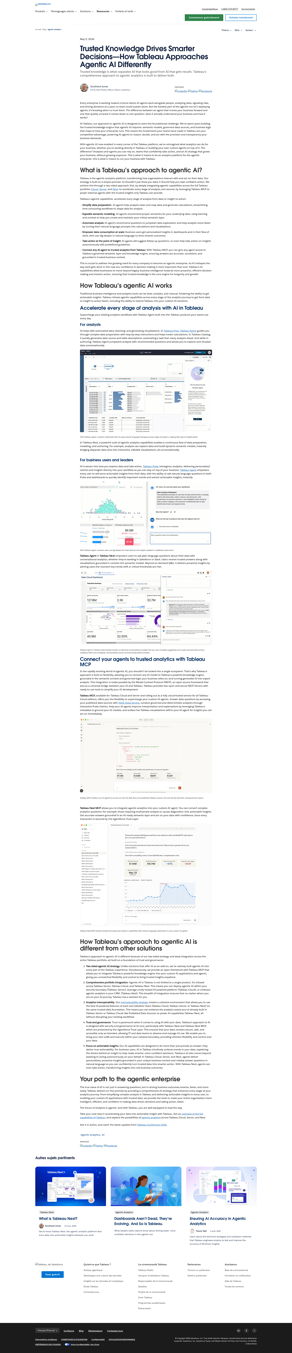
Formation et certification (238, 1275)
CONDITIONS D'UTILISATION (74, 1339)
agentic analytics (151, 1117)
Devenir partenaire (197, 1275)
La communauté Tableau (152, 1264)
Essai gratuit (52, 1274)
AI (103, 1134)
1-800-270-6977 (229, 9)
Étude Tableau (91, 1286)
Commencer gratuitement (204, 17)
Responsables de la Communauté (155, 1281)
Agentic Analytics (54, 29)
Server (102, 189)
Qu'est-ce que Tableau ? (97, 1264)
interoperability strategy (134, 1002)
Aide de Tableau (233, 1281)
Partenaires (194, 1264)
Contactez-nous (210, 9)
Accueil (38, 29)
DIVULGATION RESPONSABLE (122, 1339)
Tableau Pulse (151, 466)
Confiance (69, 1330)
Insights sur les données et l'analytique (103, 1281)
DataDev (142, 1286)
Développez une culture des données (103, 1275)
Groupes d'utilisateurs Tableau (153, 1275)
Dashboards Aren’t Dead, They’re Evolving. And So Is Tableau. (143, 1221)
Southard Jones (99, 86)
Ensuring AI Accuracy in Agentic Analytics (218, 1221)
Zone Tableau (145, 1297)
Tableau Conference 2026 (152, 1124)
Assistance (231, 1264)
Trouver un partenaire (199, 1270)
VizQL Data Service (128, 702)
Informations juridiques (46, 1339)
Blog (44, 29)
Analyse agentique (93, 1270)
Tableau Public (145, 1270)
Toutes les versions (234, 1286)
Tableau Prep (171, 330)
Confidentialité (98, 1339)
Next (115, 189)
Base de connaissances (236, 1270)
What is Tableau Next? (58, 1218)
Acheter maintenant (241, 17)
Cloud (94, 189)
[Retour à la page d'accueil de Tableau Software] (48, 3)
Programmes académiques (151, 1303)
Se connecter (248, 9)
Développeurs (95, 1330)
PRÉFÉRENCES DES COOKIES (48, 1344)
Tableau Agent (188, 330)
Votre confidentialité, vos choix (85, 1344)
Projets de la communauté (151, 1292)
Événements (144, 1308)
